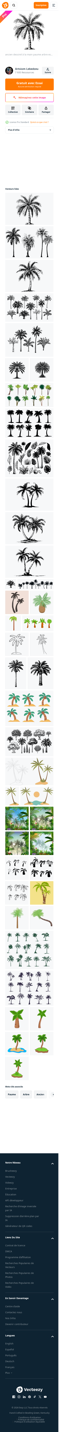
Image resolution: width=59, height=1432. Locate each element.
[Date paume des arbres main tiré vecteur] (17, 368)
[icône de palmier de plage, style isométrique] (17, 1129)
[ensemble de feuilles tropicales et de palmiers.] (29, 481)
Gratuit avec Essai (29, 84)
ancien (40, 1380)
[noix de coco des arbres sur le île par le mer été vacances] (29, 801)
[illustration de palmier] (17, 1255)
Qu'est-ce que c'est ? (39, 122)
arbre (26, 1380)
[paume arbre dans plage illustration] (17, 1305)
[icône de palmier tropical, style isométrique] (17, 662)
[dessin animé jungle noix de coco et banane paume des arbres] (29, 446)
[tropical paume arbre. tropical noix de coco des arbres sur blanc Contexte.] (20, 683)
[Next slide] (46, 1381)
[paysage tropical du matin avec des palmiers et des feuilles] (17, 931)
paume (12, 1380)
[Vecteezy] (5, 5)
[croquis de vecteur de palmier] (17, 728)
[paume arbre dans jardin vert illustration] (17, 1330)
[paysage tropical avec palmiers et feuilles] (17, 1005)
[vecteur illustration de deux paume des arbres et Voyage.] (17, 1105)
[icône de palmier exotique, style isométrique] (17, 1154)
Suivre (48, 72)
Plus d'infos (14, 128)
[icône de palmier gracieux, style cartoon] (38, 658)
